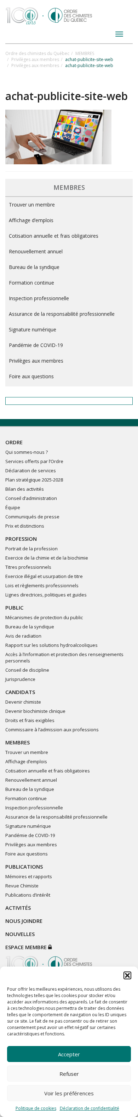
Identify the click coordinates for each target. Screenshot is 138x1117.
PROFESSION (21, 538)
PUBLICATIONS (24, 866)
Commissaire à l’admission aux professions (52, 729)
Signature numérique (32, 329)
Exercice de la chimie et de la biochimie (46, 558)
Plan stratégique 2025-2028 (34, 480)
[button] (127, 975)
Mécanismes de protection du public (44, 617)
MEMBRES (84, 53)
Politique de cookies (36, 1108)
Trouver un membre (32, 204)
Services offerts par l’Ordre (34, 461)
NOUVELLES (20, 933)
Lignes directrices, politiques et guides (46, 594)
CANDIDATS (20, 691)
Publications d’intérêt (27, 895)
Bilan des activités (24, 489)
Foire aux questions (31, 376)
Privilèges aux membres (35, 59)
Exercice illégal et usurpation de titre (44, 576)
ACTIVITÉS (18, 907)
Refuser (69, 1073)
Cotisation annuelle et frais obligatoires (53, 235)
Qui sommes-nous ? (26, 452)
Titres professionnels (28, 567)
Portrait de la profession (31, 548)
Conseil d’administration (31, 498)
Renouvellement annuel (36, 251)
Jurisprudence (20, 679)
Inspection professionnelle (39, 298)
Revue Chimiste (22, 885)
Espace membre (26, 947)
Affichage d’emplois (31, 220)
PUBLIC (14, 607)
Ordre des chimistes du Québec (37, 53)
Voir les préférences (69, 1093)
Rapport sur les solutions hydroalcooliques (51, 645)
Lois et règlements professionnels (42, 585)
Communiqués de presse (32, 516)
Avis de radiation (23, 636)
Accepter (69, 1054)
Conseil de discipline (27, 670)
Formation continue (31, 282)
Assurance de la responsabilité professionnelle (62, 313)
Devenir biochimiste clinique (35, 711)
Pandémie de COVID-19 (36, 345)
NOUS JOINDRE (23, 920)
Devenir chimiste (23, 702)
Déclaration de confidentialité (89, 1108)
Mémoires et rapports (28, 876)
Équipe (12, 507)
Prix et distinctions (24, 526)
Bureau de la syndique (34, 267)
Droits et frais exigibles (29, 720)
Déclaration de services (30, 470)
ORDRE (14, 442)
